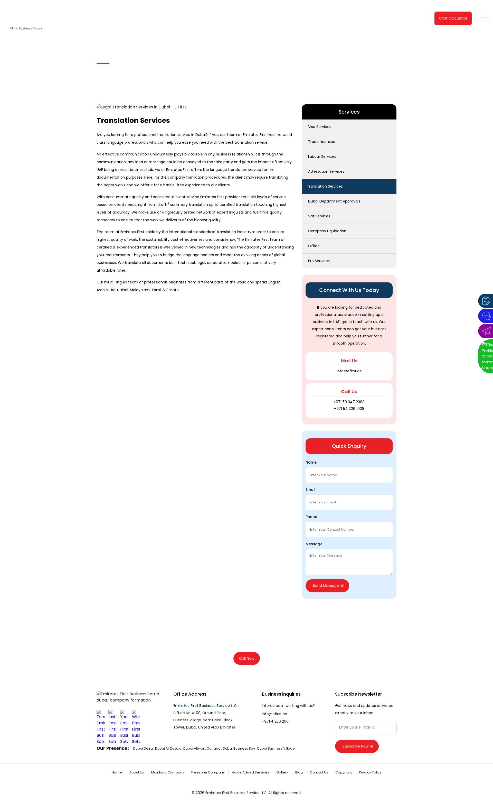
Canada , (215, 748)
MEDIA (388, 19)
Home (233, 19)
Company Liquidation (327, 231)
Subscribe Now (355, 746)
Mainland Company (168, 772)
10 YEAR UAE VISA (361, 19)
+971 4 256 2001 (276, 721)
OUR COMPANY (258, 19)
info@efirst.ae (274, 713)
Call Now (246, 658)
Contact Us (415, 19)
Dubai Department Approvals (334, 201)
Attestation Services (326, 171)
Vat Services (319, 216)
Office (314, 245)
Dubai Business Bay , (240, 748)
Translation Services (150, 70)
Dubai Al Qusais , (168, 748)
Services (289, 19)
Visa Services (319, 126)
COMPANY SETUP (322, 19)
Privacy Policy (370, 772)
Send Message (326, 585)
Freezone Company (208, 772)
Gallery (282, 772)
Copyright (344, 772)
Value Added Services (251, 772)
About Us (137, 772)
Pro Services (319, 260)
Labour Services (322, 156)
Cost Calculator (453, 18)
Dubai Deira (143, 748)
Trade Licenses (321, 141)
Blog (299, 772)
